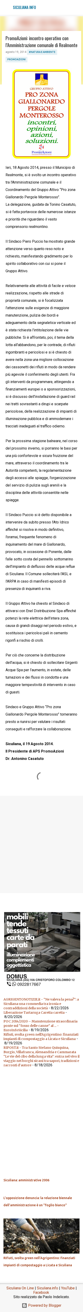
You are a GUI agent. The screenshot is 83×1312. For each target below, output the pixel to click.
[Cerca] (76, 7)
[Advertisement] (41, 844)
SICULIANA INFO (24, 7)
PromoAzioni (16, 59)
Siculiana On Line (20, 1288)
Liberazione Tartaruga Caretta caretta (34, 1012)
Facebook (41, 1292)
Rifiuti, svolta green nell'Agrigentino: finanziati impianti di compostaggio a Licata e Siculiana (40, 1036)
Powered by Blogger (44, 1305)
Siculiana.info (47, 1288)
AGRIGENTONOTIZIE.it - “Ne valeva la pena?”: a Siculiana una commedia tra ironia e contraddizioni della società (41, 1003)
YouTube (68, 1288)
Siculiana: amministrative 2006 (26, 1180)
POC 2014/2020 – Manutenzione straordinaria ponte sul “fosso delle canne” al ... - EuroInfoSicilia (40, 1025)
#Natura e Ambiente (42, 52)
